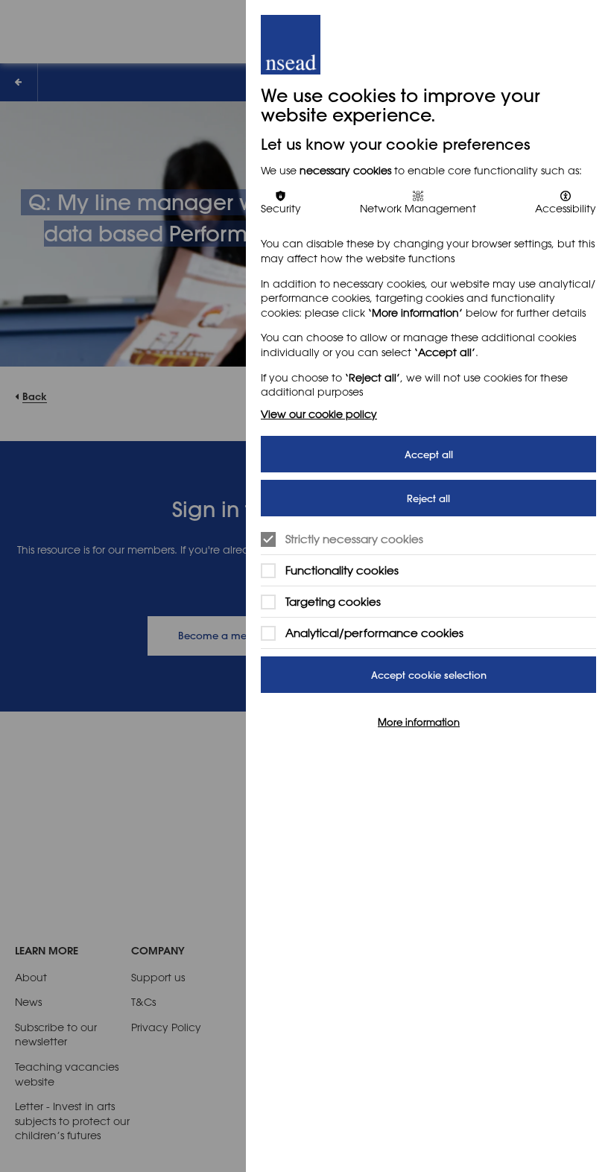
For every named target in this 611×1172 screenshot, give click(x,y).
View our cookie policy (319, 414)
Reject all (428, 498)
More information (419, 721)
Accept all (429, 454)
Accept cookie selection (429, 674)
